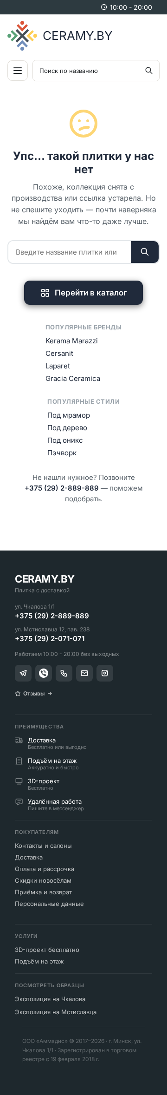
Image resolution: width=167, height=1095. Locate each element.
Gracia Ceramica (72, 378)
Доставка (29, 857)
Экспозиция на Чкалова (50, 999)
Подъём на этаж (39, 961)
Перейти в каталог (91, 292)
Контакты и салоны (43, 845)
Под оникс (65, 440)
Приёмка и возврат (43, 892)
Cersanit (59, 353)
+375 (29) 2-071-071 (49, 638)
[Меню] (17, 70)
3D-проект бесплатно (47, 949)
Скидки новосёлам (43, 880)
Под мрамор (68, 415)
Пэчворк (62, 452)
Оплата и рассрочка (44, 868)
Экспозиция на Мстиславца (55, 1012)
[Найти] (145, 252)
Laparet (57, 365)
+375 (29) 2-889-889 (62, 488)
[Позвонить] (64, 673)
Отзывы (34, 693)
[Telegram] (23, 673)
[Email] (84, 673)
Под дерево (67, 427)
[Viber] (43, 673)
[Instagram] (104, 673)
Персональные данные (49, 903)
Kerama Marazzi (71, 340)
